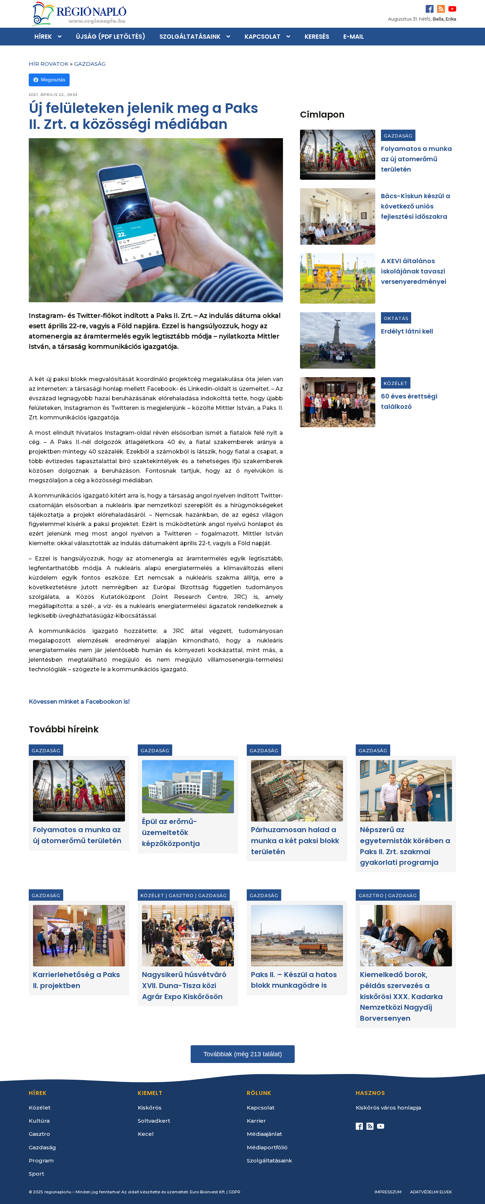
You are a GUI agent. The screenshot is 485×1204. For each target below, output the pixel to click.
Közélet (396, 383)
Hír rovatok (49, 63)
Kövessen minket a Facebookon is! (79, 701)
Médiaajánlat (264, 1133)
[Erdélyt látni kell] (337, 340)
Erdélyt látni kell (407, 331)
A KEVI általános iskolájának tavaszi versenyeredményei (413, 271)
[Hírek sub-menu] (61, 36)
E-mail (353, 36)
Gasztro (181, 895)
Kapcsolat (262, 36)
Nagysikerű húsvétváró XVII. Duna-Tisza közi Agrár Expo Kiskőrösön (184, 986)
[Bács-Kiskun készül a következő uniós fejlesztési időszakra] (337, 216)
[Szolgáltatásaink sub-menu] (229, 36)
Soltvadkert (154, 1120)
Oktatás (396, 318)
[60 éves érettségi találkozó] (337, 402)
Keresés (317, 36)
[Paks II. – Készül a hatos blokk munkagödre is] (297, 935)
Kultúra (39, 1120)
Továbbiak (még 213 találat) (242, 1054)
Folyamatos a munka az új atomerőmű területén (416, 159)
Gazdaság (89, 63)
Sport (36, 1173)
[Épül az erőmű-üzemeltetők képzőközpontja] (188, 786)
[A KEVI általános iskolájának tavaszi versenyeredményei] (337, 278)
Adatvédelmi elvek (431, 1191)
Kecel (146, 1133)
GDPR (234, 1191)
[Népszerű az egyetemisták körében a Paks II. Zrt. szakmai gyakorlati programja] (406, 790)
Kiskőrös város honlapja (388, 1107)
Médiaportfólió (267, 1147)
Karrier (256, 1120)
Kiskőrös (150, 1107)
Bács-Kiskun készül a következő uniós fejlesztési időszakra (415, 206)
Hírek (43, 36)
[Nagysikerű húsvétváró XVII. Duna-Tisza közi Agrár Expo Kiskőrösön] (188, 935)
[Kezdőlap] (78, 14)
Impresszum (388, 1191)
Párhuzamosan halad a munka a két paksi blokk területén (295, 841)
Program (41, 1160)
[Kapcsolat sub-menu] (289, 36)
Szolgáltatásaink (189, 36)
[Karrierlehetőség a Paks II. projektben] (79, 935)
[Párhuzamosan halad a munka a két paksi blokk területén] (297, 790)
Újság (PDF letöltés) (110, 36)
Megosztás (53, 79)
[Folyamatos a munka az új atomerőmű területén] (337, 155)
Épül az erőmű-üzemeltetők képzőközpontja (171, 832)
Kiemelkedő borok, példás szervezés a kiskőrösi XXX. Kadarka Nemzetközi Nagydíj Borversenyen (401, 996)
